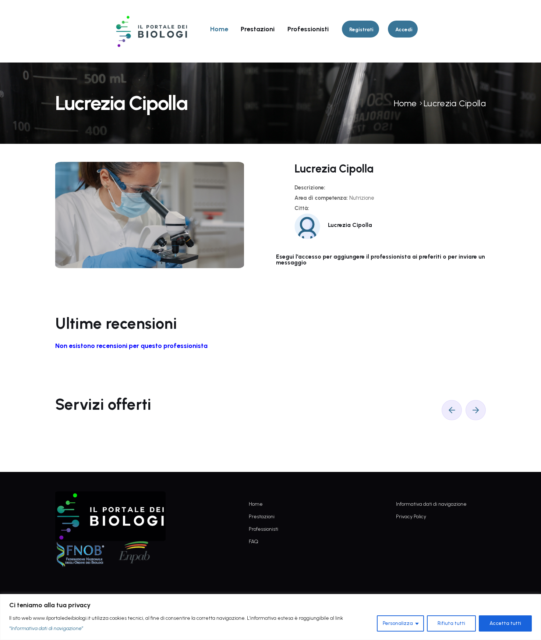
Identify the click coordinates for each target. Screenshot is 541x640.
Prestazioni (258, 29)
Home (219, 29)
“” (46, 628)
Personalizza (398, 623)
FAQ (253, 541)
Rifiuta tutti (451, 623)
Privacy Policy (411, 516)
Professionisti (308, 29)
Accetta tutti (505, 623)
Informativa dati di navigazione (431, 504)
